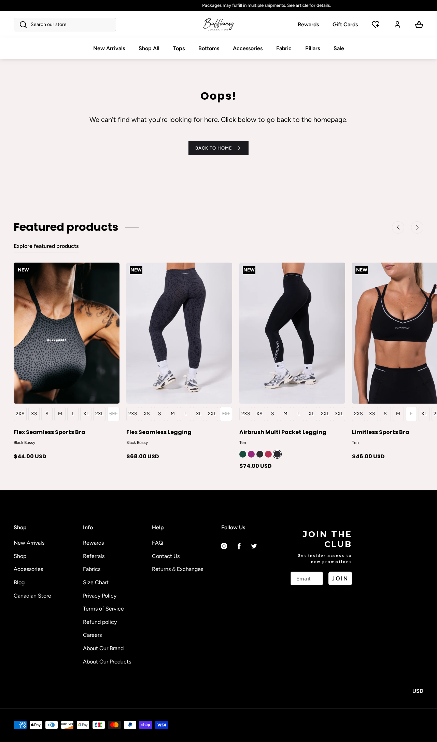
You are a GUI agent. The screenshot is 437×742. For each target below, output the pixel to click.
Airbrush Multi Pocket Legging (282, 432)
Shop (20, 556)
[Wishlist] (375, 24)
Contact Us (166, 556)
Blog (19, 582)
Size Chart (96, 582)
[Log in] (397, 24)
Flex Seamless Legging (159, 432)
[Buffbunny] (218, 24)
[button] (65, 24)
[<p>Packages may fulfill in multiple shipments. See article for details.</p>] (218, 5)
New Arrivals (109, 48)
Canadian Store (32, 595)
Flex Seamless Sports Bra (49, 432)
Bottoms (208, 48)
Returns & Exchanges (177, 569)
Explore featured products (46, 246)
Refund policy (100, 622)
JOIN (340, 578)
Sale (339, 48)
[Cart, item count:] (419, 24)
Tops (179, 48)
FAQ (157, 543)
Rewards (308, 24)
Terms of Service (103, 608)
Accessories (248, 48)
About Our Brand (103, 648)
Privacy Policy (99, 595)
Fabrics (91, 569)
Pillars (312, 48)
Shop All (149, 48)
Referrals (93, 556)
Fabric (284, 48)
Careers (92, 635)
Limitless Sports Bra (380, 432)
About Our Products (107, 661)
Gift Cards (345, 24)
